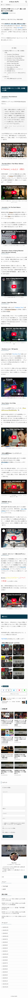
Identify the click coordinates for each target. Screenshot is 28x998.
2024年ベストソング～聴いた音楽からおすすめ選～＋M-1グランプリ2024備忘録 (14, 904)
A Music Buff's (14, 2)
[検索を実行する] (25, 877)
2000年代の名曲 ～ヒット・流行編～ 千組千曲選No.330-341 (13, 908)
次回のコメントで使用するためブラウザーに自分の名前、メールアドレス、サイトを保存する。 (14, 824)
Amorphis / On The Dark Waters (14, 58)
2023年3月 (5, 945)
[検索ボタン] (26, 2)
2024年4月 (5, 933)
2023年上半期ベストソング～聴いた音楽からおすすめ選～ (14, 917)
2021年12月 (5, 984)
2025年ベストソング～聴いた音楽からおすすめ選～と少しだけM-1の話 (14, 899)
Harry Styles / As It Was (12, 67)
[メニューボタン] (2, 2)
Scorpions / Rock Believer (13, 54)
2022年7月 (5, 963)
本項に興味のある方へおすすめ (14, 78)
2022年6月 (5, 966)
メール (4, 813)
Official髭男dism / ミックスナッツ (15, 69)
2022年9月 (5, 957)
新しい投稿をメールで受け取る (9, 832)
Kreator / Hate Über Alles (13, 63)
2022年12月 (5, 954)
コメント (5, 791)
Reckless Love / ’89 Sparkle (13, 65)
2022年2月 (5, 978)
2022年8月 (5, 960)
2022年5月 (5, 969)
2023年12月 (5, 936)
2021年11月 (5, 987)
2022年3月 (5, 975)
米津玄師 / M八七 (11, 70)
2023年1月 (5, 951)
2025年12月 (5, 927)
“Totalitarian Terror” (19, 307)
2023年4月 (5, 942)
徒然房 (4, 889)
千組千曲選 (19, 27)
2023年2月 (5, 948)
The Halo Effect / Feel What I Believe (15, 56)
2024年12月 (5, 930)
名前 (4, 808)
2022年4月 (5, 972)
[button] (3, 690)
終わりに (6, 76)
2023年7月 (5, 939)
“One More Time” (16, 354)
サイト (4, 818)
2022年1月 (5, 981)
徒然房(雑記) (5, 13)
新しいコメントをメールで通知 (9, 828)
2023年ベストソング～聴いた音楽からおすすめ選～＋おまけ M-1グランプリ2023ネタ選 (14, 912)
